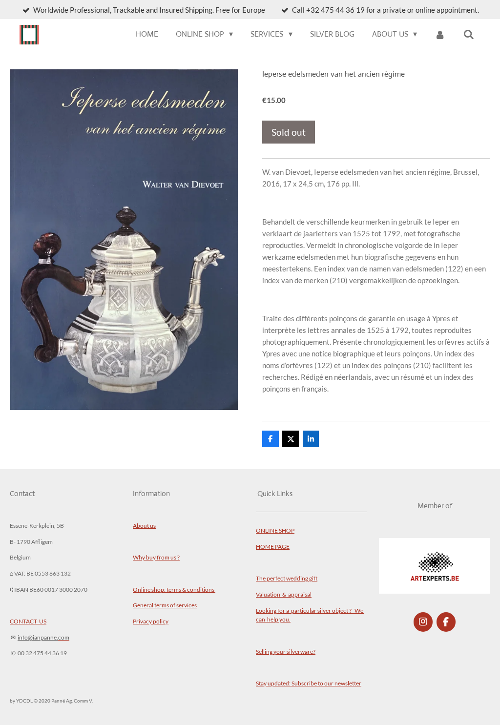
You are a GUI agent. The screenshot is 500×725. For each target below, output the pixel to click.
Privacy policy (150, 621)
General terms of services (165, 604)
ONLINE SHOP (275, 530)
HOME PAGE (273, 546)
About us (144, 525)
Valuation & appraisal (284, 594)
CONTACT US (28, 621)
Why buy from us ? (156, 557)
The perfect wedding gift (286, 578)
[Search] (468, 34)
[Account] (440, 34)
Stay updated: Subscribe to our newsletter (308, 683)
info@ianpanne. (38, 637)
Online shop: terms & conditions (174, 589)
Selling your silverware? (285, 651)
